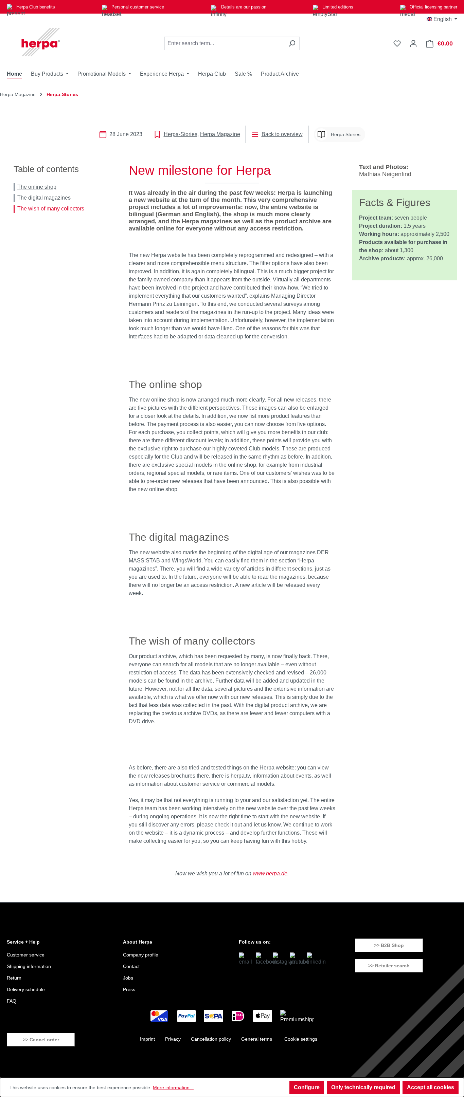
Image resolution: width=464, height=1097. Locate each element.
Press (129, 989)
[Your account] (413, 43)
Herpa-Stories (180, 134)
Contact (131, 966)
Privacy (173, 1039)
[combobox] (224, 43)
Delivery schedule (26, 989)
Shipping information (29, 966)
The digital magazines (44, 198)
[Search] (292, 43)
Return (14, 978)
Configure (307, 1087)
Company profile (140, 954)
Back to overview (282, 134)
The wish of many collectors (50, 208)
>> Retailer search (389, 965)
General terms (256, 1039)
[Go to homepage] (41, 42)
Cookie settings (300, 1039)
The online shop (36, 187)
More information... (173, 1087)
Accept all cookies (430, 1087)
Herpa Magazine (220, 134)
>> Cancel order (41, 1039)
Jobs (128, 978)
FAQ (11, 1001)
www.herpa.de (270, 873)
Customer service (25, 954)
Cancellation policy (211, 1039)
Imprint (147, 1039)
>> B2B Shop (389, 945)
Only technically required (363, 1087)
